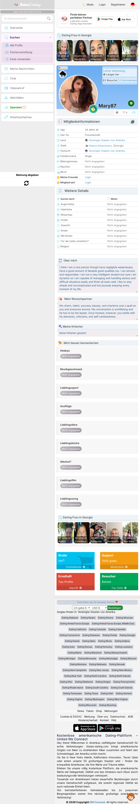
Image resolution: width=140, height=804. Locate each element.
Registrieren (118, 4)
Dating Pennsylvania (124, 681)
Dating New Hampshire (74, 670)
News (80, 710)
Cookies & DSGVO (71, 716)
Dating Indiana (122, 641)
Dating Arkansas (124, 617)
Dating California (77, 629)
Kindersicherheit (88, 720)
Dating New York (72, 676)
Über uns (102, 716)
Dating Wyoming (107, 705)
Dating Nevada (117, 664)
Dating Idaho (88, 641)
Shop (99, 710)
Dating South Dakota (121, 687)
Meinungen (111, 710)
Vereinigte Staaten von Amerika (107, 140)
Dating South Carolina (97, 687)
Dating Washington (94, 699)
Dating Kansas (84, 646)
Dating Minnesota (87, 658)
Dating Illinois (105, 641)
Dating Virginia (74, 699)
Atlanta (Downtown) (100, 145)
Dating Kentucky (103, 646)
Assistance (131, 796)
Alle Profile (16, 45)
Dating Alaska (88, 617)
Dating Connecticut (70, 635)
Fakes (90, 710)
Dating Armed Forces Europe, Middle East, (113, 623)
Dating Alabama (70, 617)
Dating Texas (91, 693)
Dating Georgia (127, 635)
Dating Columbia (117, 629)
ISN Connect (97, 802)
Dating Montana (78, 664)
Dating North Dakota (119, 676)
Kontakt (104, 720)
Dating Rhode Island (72, 687)
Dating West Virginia (117, 699)
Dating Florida (110, 635)
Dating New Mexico (122, 670)
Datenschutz (117, 716)
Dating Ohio (66, 681)
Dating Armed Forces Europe (74, 623)
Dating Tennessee (72, 693)
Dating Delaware (91, 635)
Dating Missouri (128, 658)
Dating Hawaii (72, 641)
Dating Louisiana (123, 646)
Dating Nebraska (97, 664)
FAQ (113, 720)
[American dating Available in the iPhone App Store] (85, 725)
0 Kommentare (128, 80)
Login (102, 4)
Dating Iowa (68, 646)
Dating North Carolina (95, 676)
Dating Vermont (124, 693)
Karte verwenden (20, 59)
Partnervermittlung (21, 52)
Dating (29, 4)
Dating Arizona (105, 617)
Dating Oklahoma (84, 681)
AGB (130, 716)
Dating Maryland (92, 652)
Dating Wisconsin (87, 705)
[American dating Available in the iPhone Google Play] (109, 725)
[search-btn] (48, 18)
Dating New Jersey (99, 670)
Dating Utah (107, 693)
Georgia (118, 145)
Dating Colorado (97, 629)
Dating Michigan (67, 658)
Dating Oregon (103, 681)
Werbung (89, 716)
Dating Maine (74, 652)
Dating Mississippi (108, 658)
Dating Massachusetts (115, 652)
